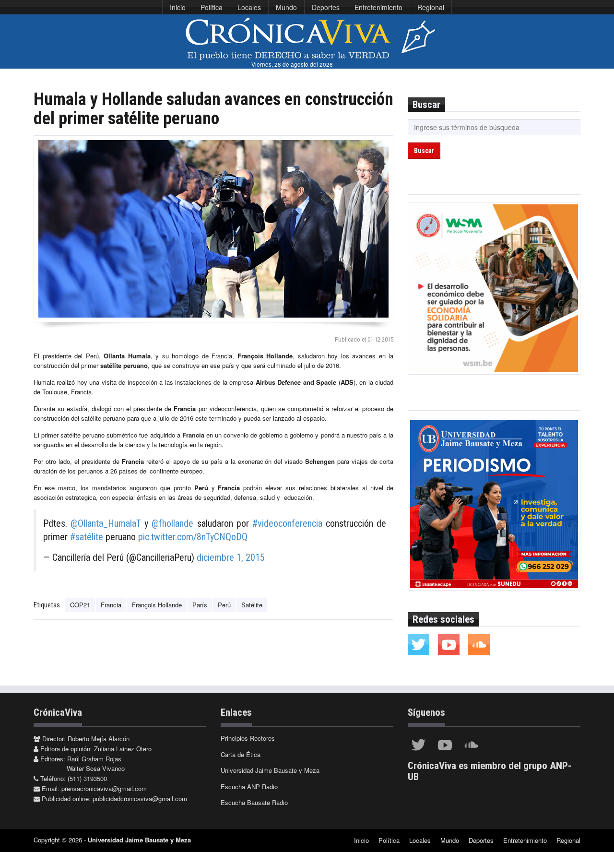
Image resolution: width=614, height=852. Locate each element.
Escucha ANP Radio (249, 786)
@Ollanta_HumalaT (106, 523)
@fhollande (172, 523)
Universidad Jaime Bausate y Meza (270, 770)
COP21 (80, 604)
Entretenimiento (378, 7)
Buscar (424, 150)
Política (212, 7)
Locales (249, 7)
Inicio (178, 7)
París (199, 604)
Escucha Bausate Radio (254, 802)
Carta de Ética (240, 754)
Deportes (326, 7)
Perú (224, 604)
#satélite (86, 537)
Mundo (286, 7)
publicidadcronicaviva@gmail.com (140, 798)
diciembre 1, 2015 (231, 557)
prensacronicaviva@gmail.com (104, 788)
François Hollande (157, 604)
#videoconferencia (287, 523)
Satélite (251, 604)
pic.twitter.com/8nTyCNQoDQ (193, 537)
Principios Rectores (248, 738)
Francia (111, 604)
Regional (430, 7)
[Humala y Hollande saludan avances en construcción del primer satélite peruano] (213, 229)
